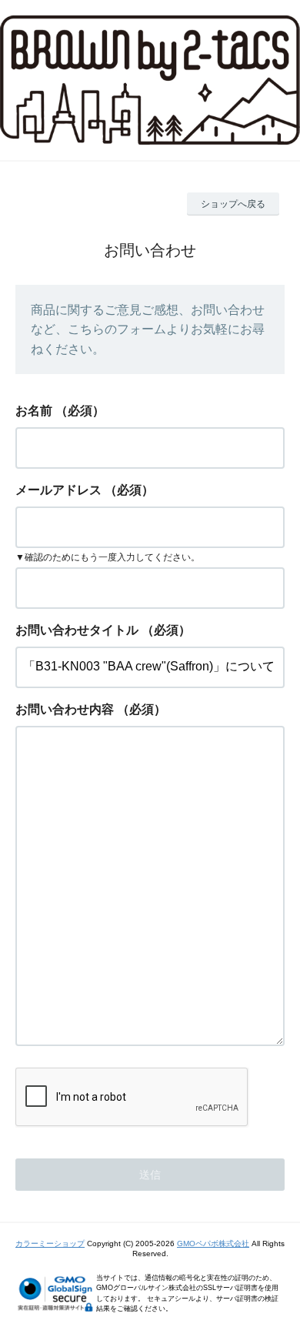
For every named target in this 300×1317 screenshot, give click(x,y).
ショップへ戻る (233, 204)
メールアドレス (58, 489)
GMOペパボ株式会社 (213, 1243)
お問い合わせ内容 (64, 709)
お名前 (33, 410)
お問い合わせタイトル (76, 630)
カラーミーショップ (50, 1243)
